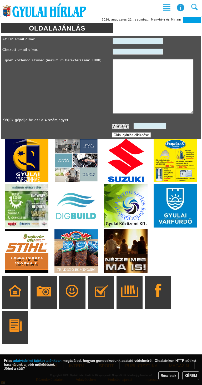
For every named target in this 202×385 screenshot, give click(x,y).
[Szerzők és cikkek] (15, 335)
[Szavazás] (101, 300)
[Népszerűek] (72, 300)
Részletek (168, 376)
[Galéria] (44, 300)
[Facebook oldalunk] (158, 300)
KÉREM (191, 376)
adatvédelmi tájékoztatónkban (37, 361)
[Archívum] (129, 300)
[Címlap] (15, 300)
